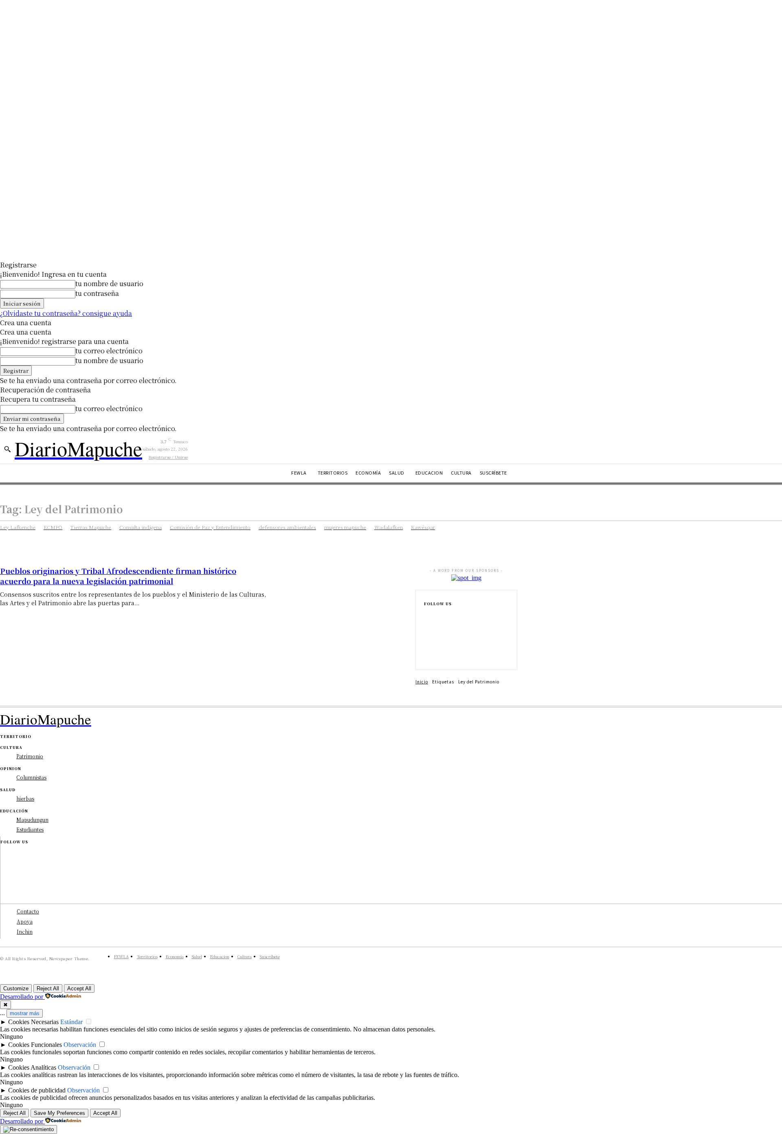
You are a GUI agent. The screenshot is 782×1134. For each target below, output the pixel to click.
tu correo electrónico (109, 350)
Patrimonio (29, 756)
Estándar (71, 1021)
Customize (16, 988)
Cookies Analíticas (32, 1067)
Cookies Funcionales (35, 1044)
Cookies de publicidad (37, 1090)
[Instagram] (426, 628)
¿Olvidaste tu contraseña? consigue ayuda (66, 313)
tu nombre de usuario (109, 283)
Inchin (25, 931)
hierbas (25, 798)
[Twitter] (426, 654)
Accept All (79, 988)
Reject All (48, 988)
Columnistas (31, 777)
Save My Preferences (59, 1113)
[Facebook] (426, 615)
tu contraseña (97, 293)
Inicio (421, 682)
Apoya (25, 921)
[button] (7, 449)
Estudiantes (30, 829)
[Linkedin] (426, 641)
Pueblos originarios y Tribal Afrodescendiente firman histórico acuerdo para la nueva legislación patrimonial (118, 575)
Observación (80, 1044)
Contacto (28, 911)
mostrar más (25, 1013)
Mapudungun (32, 819)
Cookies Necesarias (33, 1021)
